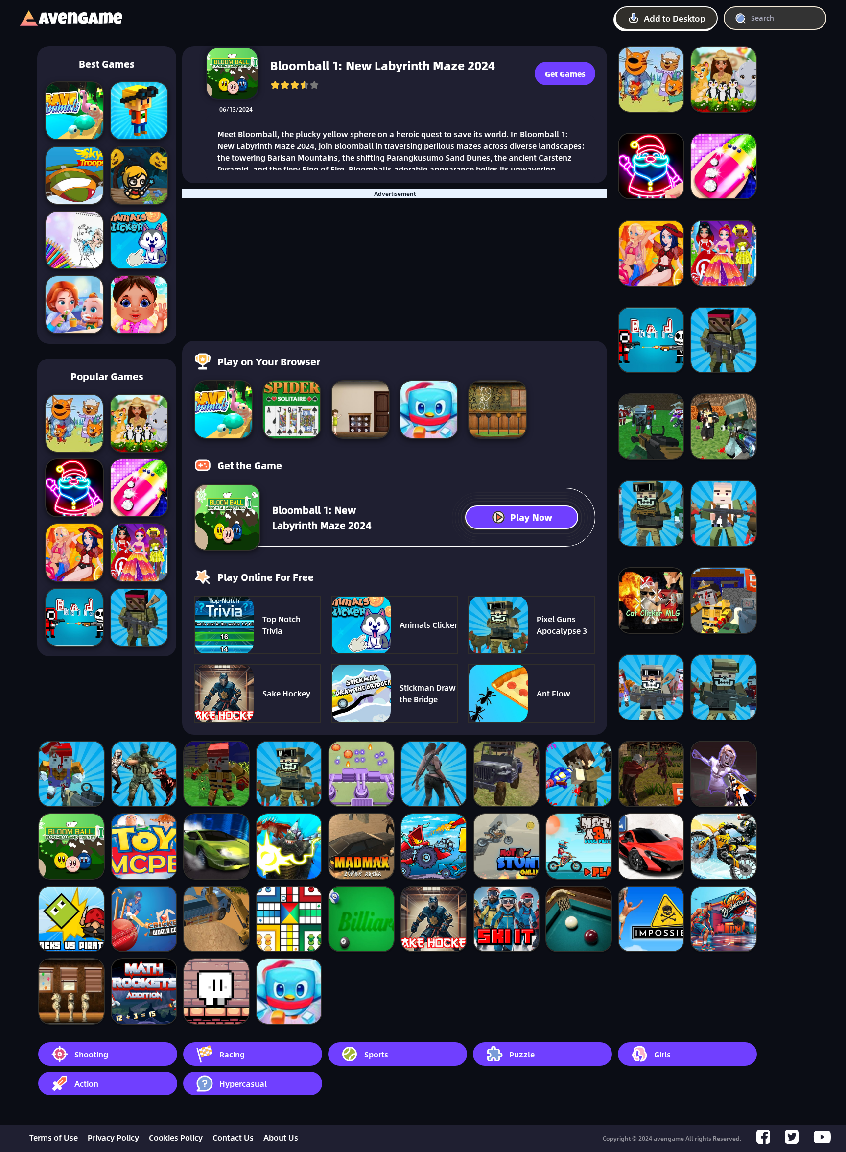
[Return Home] (61, 18)
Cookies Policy (176, 1137)
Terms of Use (53, 1137)
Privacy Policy (113, 1137)
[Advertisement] (394, 266)
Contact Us (233, 1137)
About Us (280, 1137)
